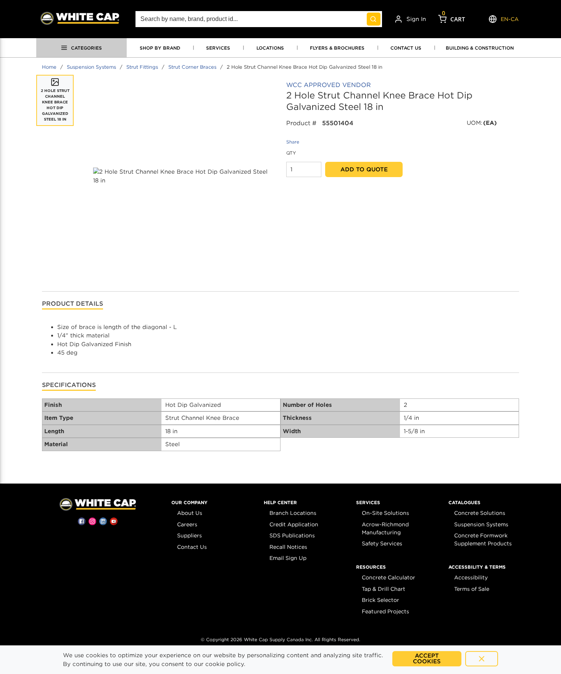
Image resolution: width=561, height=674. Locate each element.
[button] (189, 502)
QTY (291, 153)
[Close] (481, 658)
